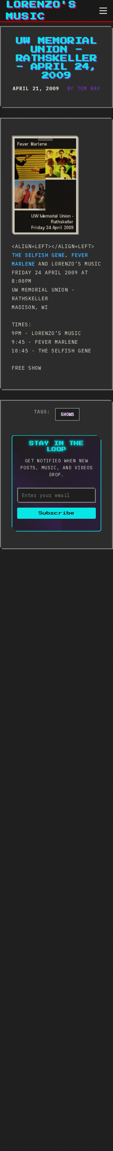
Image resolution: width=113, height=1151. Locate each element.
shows (67, 414)
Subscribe (56, 513)
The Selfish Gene (38, 255)
